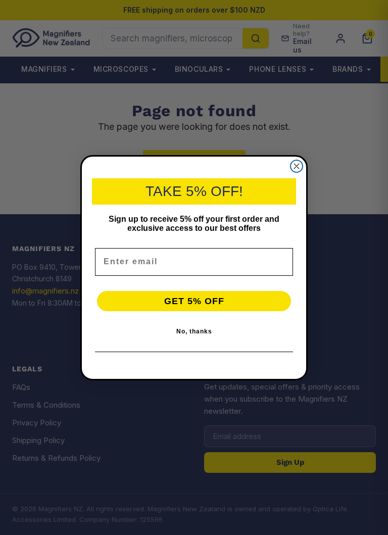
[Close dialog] (296, 166)
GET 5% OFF (194, 301)
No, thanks (194, 331)
